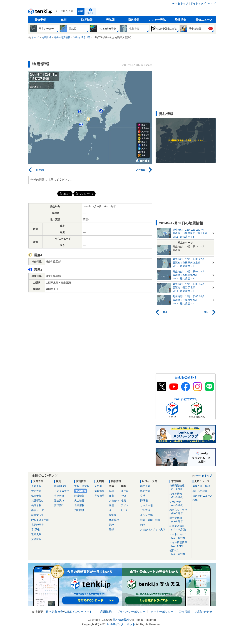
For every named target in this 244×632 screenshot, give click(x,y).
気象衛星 (99, 490)
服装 (111, 495)
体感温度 (114, 519)
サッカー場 (146, 505)
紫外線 (113, 515)
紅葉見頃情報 (178, 528)
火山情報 (79, 500)
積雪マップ (37, 515)
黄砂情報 (36, 539)
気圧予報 (36, 495)
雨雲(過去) (60, 486)
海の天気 (145, 490)
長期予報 (36, 505)
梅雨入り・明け (178, 511)
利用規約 (106, 611)
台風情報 (79, 505)
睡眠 (111, 529)
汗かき (124, 490)
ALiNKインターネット (78, 611)
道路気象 (36, 534)
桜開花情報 (176, 495)
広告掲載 (184, 611)
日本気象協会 (54, 611)
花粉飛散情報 (177, 487)
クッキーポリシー (162, 611)
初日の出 (177, 552)
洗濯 (111, 490)
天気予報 (40, 19)
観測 (63, 19)
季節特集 (180, 19)
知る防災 (79, 510)
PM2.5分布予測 (40, 519)
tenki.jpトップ (179, 3)
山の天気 (145, 486)
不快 (123, 495)
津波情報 (79, 495)
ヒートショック (178, 536)
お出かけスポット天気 (152, 529)
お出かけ (114, 500)
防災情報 (87, 19)
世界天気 (36, 490)
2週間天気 (37, 500)
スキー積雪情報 (178, 544)
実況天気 (59, 495)
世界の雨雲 (37, 524)
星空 (111, 505)
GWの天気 (176, 503)
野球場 (144, 500)
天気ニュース (204, 19)
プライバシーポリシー (131, 611)
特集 (195, 500)
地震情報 (81, 490)
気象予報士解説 (201, 486)
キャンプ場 (146, 515)
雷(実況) (58, 505)
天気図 (110, 19)
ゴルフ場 (145, 510)
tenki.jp (40, 12)
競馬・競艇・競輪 (150, 519)
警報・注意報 (81, 486)
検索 (80, 11)
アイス (124, 505)
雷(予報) (36, 529)
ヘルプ (212, 3)
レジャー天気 (157, 19)
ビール (124, 510)
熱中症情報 (176, 520)
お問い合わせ (203, 611)
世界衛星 (99, 495)
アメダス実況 (61, 490)
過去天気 (59, 500)
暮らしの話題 (200, 490)
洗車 (111, 524)
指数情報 (134, 19)
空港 (142, 495)
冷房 (123, 500)
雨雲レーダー (38, 510)
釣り (142, 524)
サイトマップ (198, 3)
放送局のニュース (203, 495)
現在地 (90, 13)
